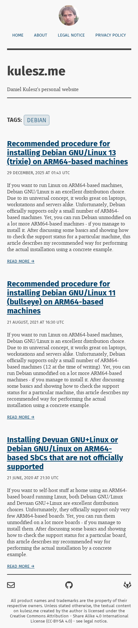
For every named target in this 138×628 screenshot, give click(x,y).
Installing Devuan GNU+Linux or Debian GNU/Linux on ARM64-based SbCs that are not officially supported (65, 453)
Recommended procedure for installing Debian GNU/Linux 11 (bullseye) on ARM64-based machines (61, 297)
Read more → (21, 261)
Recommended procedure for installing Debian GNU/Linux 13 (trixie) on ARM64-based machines (67, 152)
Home (17, 35)
